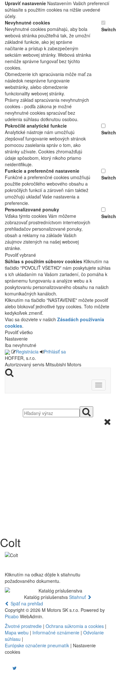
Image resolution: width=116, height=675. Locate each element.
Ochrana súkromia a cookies (75, 626)
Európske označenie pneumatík (37, 645)
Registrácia (27, 351)
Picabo (12, 616)
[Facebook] (5, 668)
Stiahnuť (78, 597)
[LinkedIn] (18, 668)
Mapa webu (17, 632)
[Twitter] (15, 668)
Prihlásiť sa (55, 351)
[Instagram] (10, 668)
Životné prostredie (23, 626)
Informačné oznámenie (55, 632)
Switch (106, 29)
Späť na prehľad (26, 603)
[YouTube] (8, 668)
